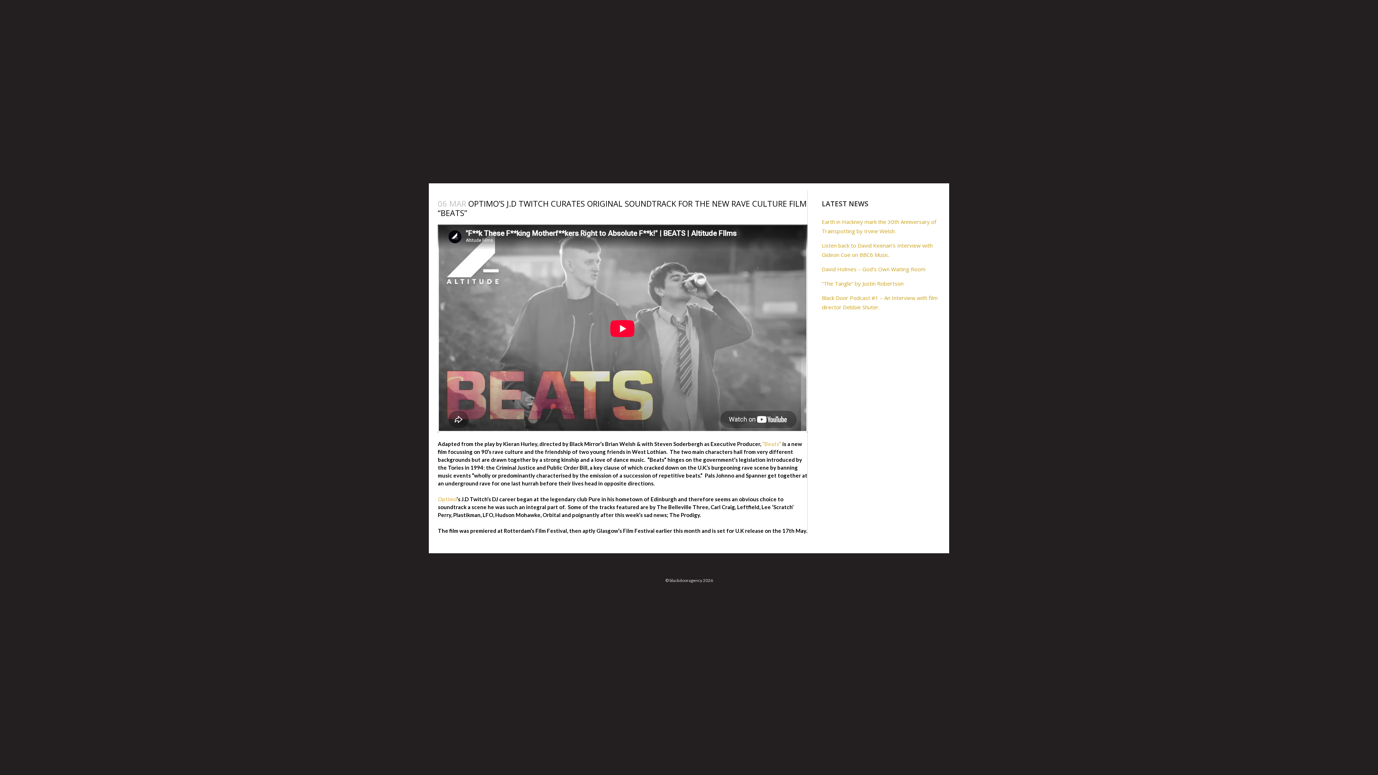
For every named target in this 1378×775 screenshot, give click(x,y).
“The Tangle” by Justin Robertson (863, 283)
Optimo (447, 499)
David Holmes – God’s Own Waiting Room (873, 269)
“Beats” (771, 444)
